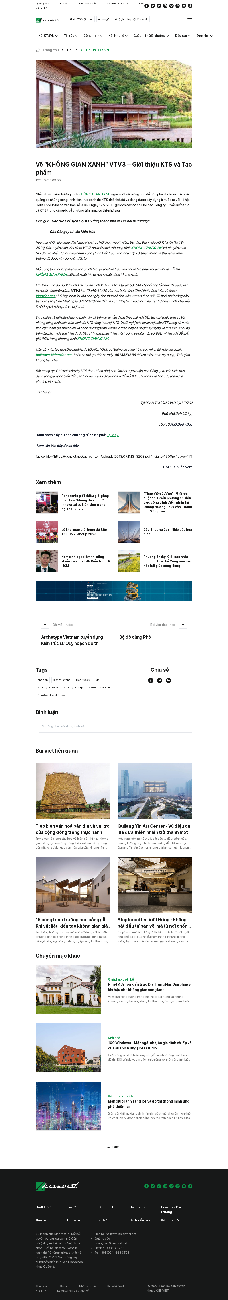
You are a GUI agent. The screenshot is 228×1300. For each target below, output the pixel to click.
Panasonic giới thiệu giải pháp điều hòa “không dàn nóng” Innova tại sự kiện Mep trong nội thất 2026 (85, 502)
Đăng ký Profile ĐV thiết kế (73, 1290)
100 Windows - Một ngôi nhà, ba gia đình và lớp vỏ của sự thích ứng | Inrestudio (150, 1045)
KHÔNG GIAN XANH (95, 194)
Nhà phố (114, 1038)
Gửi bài (64, 3)
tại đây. (113, 435)
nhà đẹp (43, 679)
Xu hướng (105, 1220)
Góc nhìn (73, 1220)
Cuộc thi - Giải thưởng (171, 1209)
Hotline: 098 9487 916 (111, 1248)
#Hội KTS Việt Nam (81, 19)
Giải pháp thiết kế (121, 979)
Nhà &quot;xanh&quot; (52, 695)
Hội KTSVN (44, 1207)
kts (97, 679)
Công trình (106, 1207)
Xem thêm (114, 1146)
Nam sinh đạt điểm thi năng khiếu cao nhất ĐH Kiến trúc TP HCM (85, 561)
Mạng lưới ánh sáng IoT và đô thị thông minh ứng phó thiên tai (148, 1104)
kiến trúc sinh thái (99, 687)
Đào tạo (42, 1220)
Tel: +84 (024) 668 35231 (113, 1252)
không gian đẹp (73, 687)
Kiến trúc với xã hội (121, 1096)
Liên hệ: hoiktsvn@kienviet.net (115, 1234)
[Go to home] (49, 20)
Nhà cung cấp (87, 3)
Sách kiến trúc (140, 1220)
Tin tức (72, 1207)
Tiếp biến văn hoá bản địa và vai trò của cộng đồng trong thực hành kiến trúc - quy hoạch (73, 832)
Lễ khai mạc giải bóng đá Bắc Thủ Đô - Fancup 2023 (84, 532)
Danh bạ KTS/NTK (117, 3)
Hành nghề (137, 1207)
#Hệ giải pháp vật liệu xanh (131, 19)
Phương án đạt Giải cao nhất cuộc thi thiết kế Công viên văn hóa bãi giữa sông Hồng (167, 561)
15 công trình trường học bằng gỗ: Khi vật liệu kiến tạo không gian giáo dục (73, 926)
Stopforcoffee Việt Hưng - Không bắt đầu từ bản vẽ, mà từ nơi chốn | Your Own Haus (153, 926)
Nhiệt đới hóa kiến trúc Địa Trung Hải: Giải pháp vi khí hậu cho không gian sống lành (149, 987)
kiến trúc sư (83, 679)
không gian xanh (48, 687)
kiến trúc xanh (61, 679)
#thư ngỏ (103, 19)
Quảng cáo (42, 3)
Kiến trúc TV (170, 1220)
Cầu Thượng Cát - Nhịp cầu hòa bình (167, 532)
